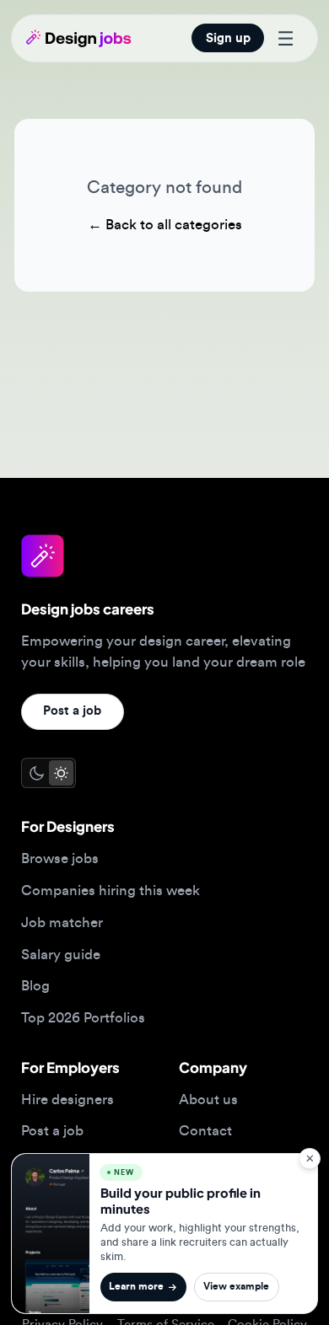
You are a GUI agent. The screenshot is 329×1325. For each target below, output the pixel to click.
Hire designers (67, 1099)
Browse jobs (60, 858)
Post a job (72, 711)
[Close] (309, 1158)
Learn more (136, 1286)
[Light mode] (61, 772)
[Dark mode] (36, 772)
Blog (35, 986)
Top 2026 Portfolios (83, 1018)
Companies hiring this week (110, 890)
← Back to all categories (165, 224)
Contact (205, 1131)
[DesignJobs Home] (78, 38)
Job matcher (62, 922)
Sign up (228, 38)
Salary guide (60, 954)
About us (208, 1099)
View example (236, 1286)
